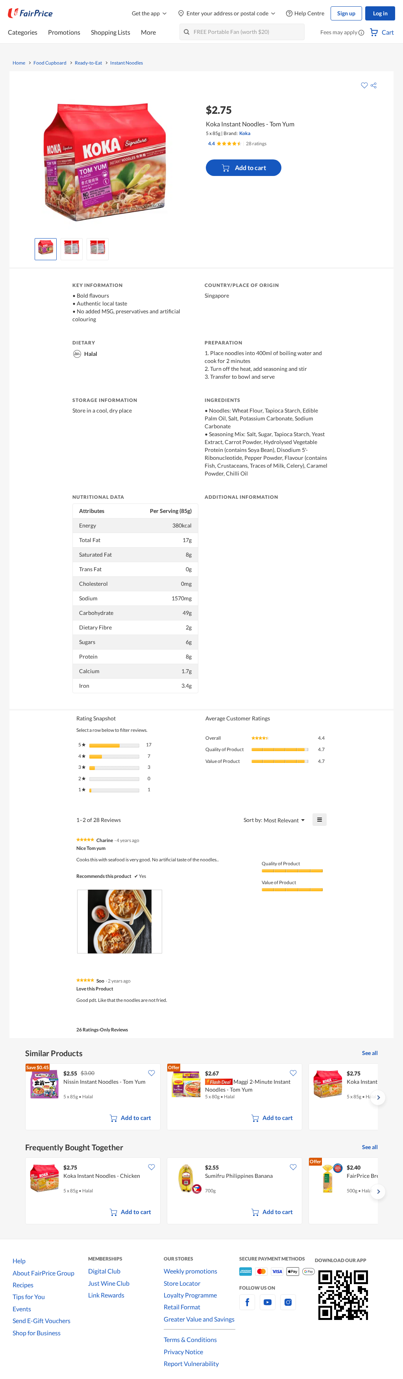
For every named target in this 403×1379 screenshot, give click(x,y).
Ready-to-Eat (88, 63)
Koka (244, 133)
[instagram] (288, 1307)
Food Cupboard (50, 63)
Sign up (346, 13)
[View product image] (45, 247)
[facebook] (247, 1307)
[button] (361, 33)
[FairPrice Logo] (30, 13)
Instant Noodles (126, 63)
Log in (380, 13)
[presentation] (119, 921)
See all (370, 1053)
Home (19, 63)
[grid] (201, 1097)
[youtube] (267, 1307)
